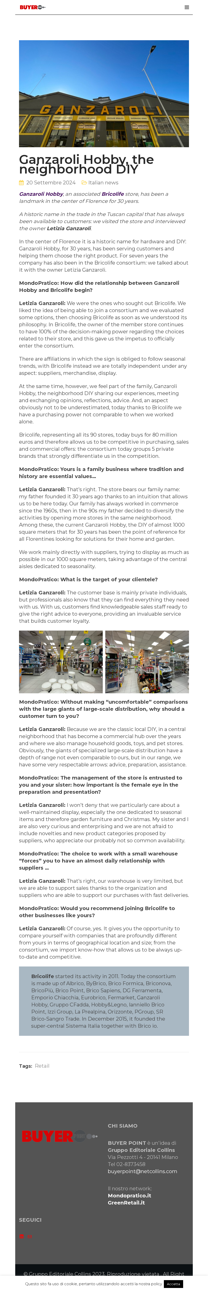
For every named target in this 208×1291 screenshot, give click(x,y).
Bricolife (112, 194)
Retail (42, 1066)
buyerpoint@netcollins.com (142, 1171)
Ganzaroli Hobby (41, 194)
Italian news (103, 183)
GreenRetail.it (126, 1203)
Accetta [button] (173, 1284)
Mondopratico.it (129, 1196)
